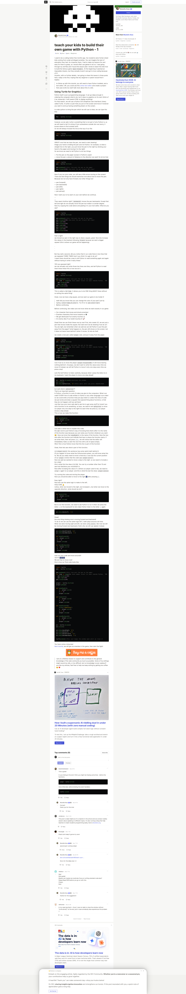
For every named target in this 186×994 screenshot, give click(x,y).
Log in (127, 2)
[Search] (50, 2)
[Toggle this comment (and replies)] (55, 771)
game (67, 53)
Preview (68, 763)
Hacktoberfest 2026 (121, 90)
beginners (74, 53)
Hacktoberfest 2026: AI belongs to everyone (126, 81)
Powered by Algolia (92, 2)
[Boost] (46, 83)
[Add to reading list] (46, 78)
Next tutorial (58, 646)
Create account (136, 2)
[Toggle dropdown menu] (108, 672)
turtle (57, 53)
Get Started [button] (53, 991)
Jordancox (62, 816)
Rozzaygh (61, 831)
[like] (58, 827)
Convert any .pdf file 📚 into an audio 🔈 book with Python (127, 54)
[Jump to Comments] (46, 73)
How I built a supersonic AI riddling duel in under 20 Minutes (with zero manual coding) (80, 724)
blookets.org (97, 823)
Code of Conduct (77, 918)
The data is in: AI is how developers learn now (79, 953)
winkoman (61, 904)
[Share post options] (46, 89)
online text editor (86, 86)
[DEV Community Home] (46, 2)
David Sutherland (63, 769)
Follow (128, 12)
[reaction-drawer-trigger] (46, 67)
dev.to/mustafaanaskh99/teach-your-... (72, 857)
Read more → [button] (59, 743)
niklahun (61, 871)
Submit (60, 763)
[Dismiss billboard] (143, 971)
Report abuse (87, 918)
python (62, 53)
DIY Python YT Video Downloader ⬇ (126, 39)
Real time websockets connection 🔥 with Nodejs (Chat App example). (127, 46)
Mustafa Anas (62, 35)
